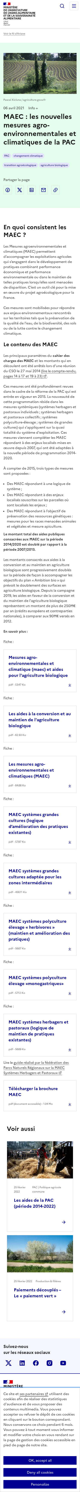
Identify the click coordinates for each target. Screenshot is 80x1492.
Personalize (40, 1484)
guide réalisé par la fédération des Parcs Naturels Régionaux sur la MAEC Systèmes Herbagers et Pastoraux (36, 1067)
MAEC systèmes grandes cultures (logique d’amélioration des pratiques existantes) (38, 823)
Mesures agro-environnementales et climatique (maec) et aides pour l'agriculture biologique (38, 666)
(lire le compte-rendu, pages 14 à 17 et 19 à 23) (39, 373)
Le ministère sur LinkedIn (22, 1363)
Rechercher (62, 6)
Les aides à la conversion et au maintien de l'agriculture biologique (40, 720)
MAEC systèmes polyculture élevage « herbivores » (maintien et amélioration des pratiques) (39, 930)
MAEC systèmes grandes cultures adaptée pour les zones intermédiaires (35, 877)
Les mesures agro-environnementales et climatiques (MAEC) (31, 770)
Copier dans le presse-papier (55, 190)
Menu (74, 6)
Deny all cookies (40, 1472)
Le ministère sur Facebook (36, 1363)
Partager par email (43, 190)
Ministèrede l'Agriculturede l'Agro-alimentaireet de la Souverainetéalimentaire (19, 12)
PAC (6, 156)
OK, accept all (40, 1460)
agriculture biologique (54, 165)
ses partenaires (32, 1393)
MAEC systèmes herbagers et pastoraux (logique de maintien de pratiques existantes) (38, 1031)
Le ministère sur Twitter (8, 1363)
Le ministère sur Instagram (49, 1363)
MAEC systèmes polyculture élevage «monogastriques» (38, 980)
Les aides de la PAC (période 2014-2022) (34, 1203)
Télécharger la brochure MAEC (33, 1091)
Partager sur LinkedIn (31, 190)
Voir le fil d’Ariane (14, 34)
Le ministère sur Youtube (63, 1363)
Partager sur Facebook (7, 190)
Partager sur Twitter (19, 190)
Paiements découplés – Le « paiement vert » (37, 1293)
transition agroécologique (20, 165)
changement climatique (28, 156)
